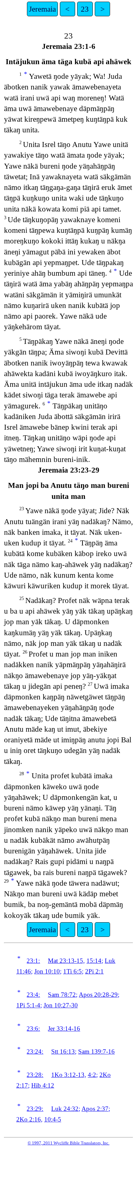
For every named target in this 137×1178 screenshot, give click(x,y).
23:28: (35, 1074)
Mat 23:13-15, (66, 960)
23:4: (33, 994)
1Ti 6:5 (72, 971)
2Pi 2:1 (94, 971)
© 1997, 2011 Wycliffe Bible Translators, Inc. (68, 1142)
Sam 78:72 (62, 994)
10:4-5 (52, 1119)
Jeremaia (42, 9)
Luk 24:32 (64, 1108)
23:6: (33, 1028)
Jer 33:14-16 (64, 1028)
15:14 (93, 960)
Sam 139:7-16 (96, 1051)
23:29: (35, 1108)
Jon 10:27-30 (61, 1005)
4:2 (92, 1074)
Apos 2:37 (94, 1108)
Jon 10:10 (47, 971)
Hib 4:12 (42, 1085)
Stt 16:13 (63, 1051)
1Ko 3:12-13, (68, 1074)
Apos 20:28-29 (98, 994)
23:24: (35, 1051)
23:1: (33, 960)
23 (85, 9)
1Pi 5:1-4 (28, 1005)
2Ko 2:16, (29, 1119)
